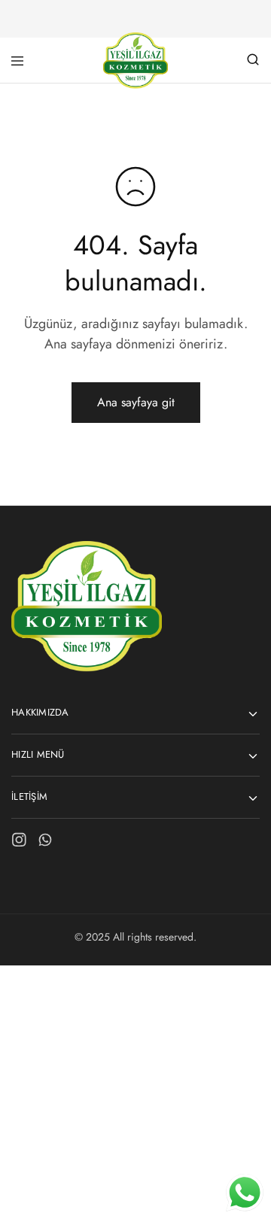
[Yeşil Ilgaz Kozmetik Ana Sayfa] (86, 667)
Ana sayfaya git (136, 402)
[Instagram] (19, 842)
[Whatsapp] (45, 842)
